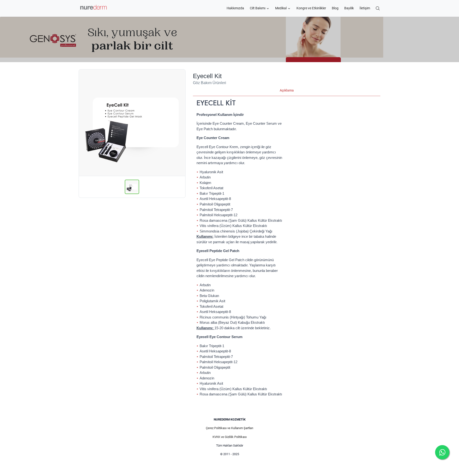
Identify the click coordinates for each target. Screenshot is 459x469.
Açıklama (287, 90)
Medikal (281, 8)
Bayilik (349, 8)
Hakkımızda (235, 8)
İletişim (365, 8)
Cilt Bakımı (257, 8)
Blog (335, 8)
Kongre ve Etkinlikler (311, 8)
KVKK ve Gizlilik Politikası (230, 437)
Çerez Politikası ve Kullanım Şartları (229, 428)
